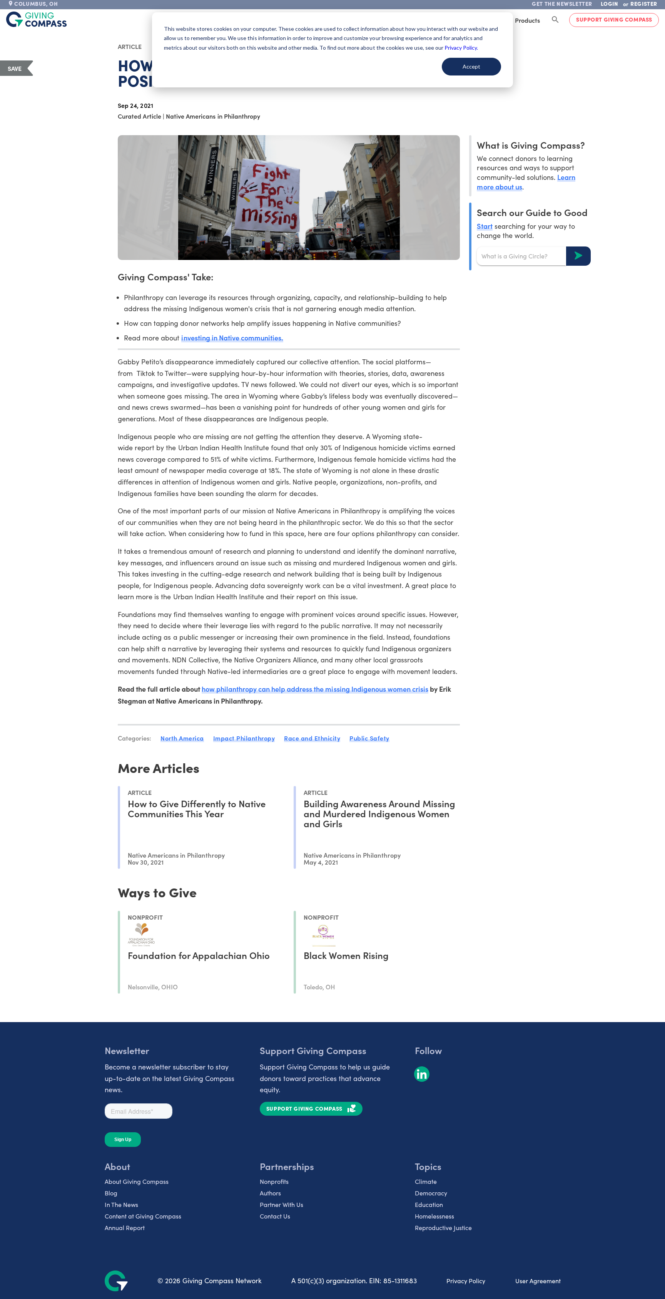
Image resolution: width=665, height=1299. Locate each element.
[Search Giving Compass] (555, 20)
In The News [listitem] (121, 1204)
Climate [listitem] (426, 1181)
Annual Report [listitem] (125, 1228)
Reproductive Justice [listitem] (443, 1228)
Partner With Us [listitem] (281, 1204)
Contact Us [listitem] (275, 1216)
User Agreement (538, 1281)
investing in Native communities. (232, 337)
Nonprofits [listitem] (274, 1181)
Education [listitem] (429, 1204)
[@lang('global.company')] (36, 19)
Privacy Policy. (461, 47)
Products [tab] (527, 20)
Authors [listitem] (270, 1193)
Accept (471, 66)
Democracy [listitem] (431, 1193)
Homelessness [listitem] (434, 1216)
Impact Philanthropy (244, 738)
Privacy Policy (465, 1281)
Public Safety (369, 738)
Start (484, 225)
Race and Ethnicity (312, 738)
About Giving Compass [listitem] (137, 1181)
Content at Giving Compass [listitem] (143, 1216)
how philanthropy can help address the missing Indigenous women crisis (315, 689)
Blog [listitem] (111, 1193)
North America (182, 738)
